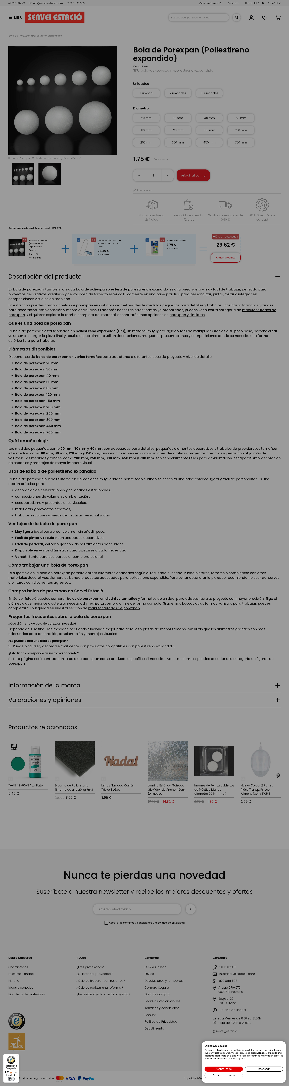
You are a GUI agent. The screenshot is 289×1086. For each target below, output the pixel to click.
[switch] (11, 1079)
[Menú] (17, 1056)
